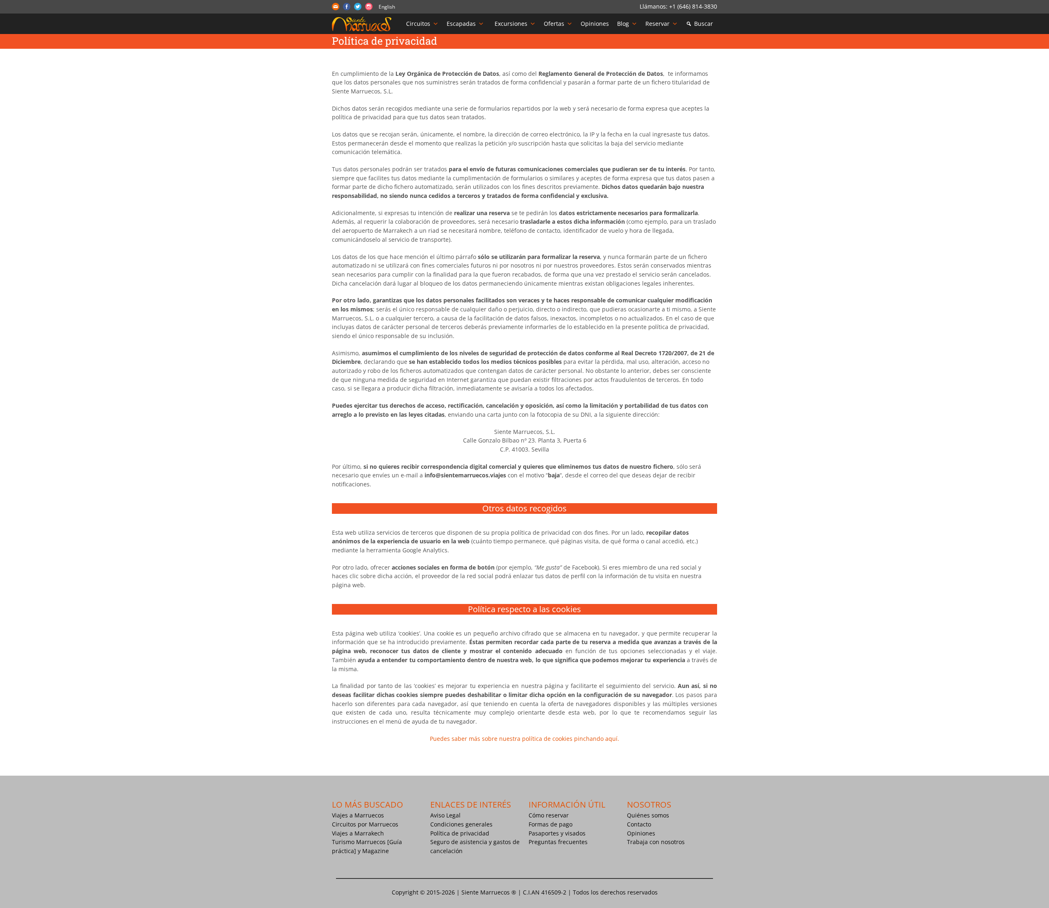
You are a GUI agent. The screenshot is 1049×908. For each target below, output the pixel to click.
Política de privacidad (459, 833)
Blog (623, 23)
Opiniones (595, 23)
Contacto (639, 824)
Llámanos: (654, 6)
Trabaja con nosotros (656, 842)
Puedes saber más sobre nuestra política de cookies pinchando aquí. (524, 738)
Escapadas (461, 23)
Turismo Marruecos (359, 842)
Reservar (657, 23)
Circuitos (418, 23)
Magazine (375, 851)
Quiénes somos (648, 815)
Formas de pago (550, 824)
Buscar (703, 23)
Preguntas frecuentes (558, 842)
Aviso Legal (445, 815)
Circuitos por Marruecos (365, 824)
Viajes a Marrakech (358, 833)
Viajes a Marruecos (358, 815)
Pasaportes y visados (557, 833)
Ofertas (554, 23)
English (387, 6)
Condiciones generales (461, 824)
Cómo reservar (549, 815)
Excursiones (511, 23)
